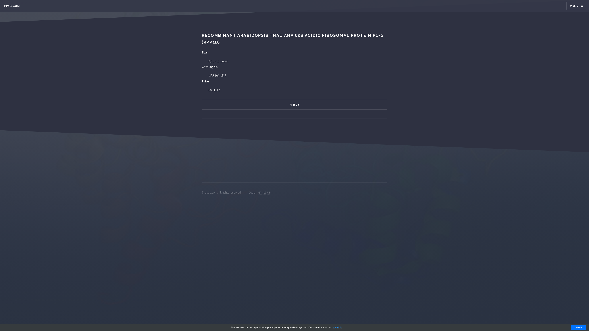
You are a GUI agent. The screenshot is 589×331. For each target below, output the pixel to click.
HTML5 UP (264, 192)
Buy (296, 104)
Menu (574, 5)
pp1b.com (12, 6)
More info (337, 327)
